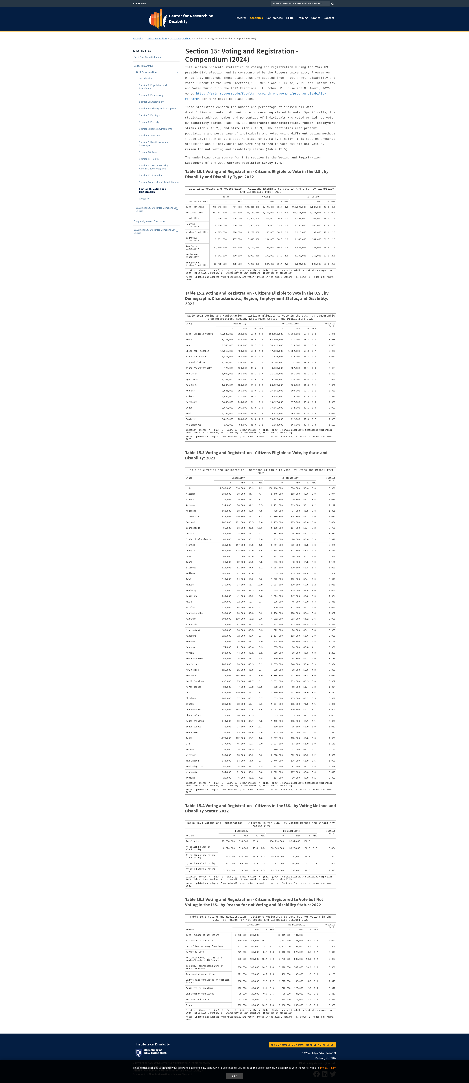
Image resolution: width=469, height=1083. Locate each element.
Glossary (144, 198)
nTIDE (289, 18)
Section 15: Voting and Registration (152, 190)
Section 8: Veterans (149, 135)
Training (302, 18)
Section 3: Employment (151, 101)
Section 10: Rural (148, 152)
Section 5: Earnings (149, 115)
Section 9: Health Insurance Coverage (154, 144)
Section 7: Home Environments (155, 128)
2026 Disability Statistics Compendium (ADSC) (154, 231)
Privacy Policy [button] (328, 1067)
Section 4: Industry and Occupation (158, 108)
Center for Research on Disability (191, 18)
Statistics (256, 18)
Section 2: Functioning (151, 95)
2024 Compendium (180, 38)
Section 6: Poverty (149, 122)
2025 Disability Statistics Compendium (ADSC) (156, 209)
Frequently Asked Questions (149, 221)
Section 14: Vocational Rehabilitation (159, 182)
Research (241, 18)
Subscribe (139, 3)
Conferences (274, 18)
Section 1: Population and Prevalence (153, 87)
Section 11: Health (149, 158)
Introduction (145, 78)
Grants (315, 18)
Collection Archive (157, 38)
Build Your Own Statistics (147, 57)
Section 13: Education (151, 175)
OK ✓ (235, 1076)
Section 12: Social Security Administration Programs (153, 167)
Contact (329, 18)
